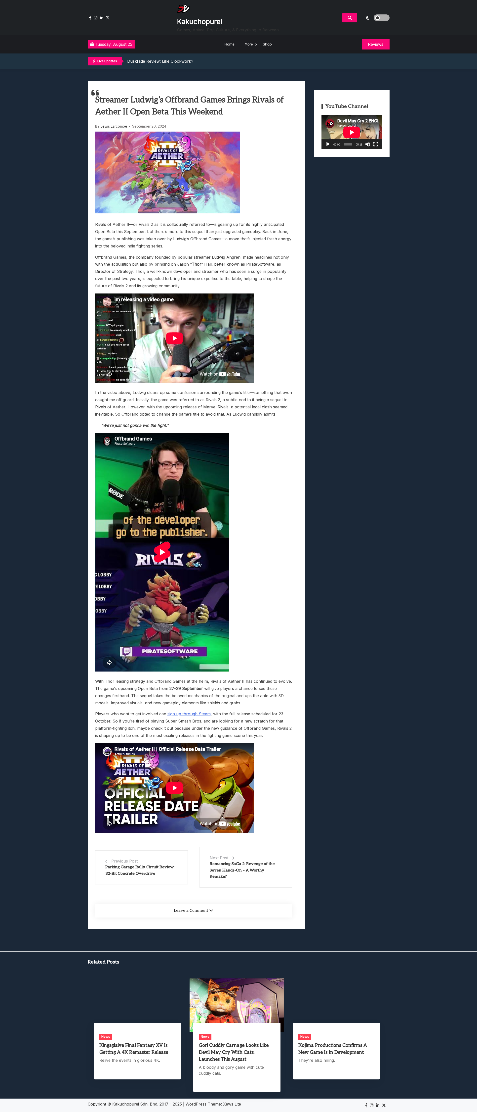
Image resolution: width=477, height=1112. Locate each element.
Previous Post (124, 861)
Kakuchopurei (199, 21)
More (248, 44)
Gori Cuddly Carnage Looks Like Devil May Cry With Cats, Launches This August (234, 1052)
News (105, 1036)
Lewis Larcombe (114, 126)
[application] (351, 132)
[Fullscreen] (375, 144)
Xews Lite (232, 1104)
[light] (375, 17)
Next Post (219, 857)
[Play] (327, 144)
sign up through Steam (189, 713)
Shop (267, 44)
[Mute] (367, 144)
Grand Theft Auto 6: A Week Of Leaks (163, 61)
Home (229, 44)
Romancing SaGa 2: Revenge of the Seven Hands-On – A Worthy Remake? (242, 870)
